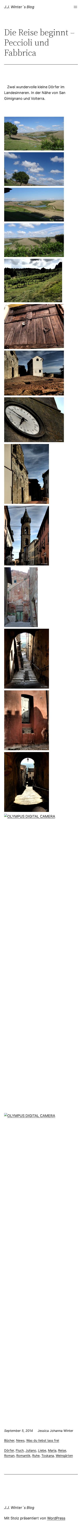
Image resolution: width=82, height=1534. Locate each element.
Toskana (47, 1456)
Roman (9, 1456)
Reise (62, 1450)
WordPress (56, 1518)
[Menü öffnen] (75, 7)
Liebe (42, 1450)
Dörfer (9, 1450)
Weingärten (64, 1456)
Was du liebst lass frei (42, 1440)
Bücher (9, 1440)
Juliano (30, 1450)
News (20, 1440)
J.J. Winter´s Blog (19, 7)
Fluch (20, 1450)
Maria (52, 1450)
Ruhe (36, 1456)
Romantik (23, 1456)
